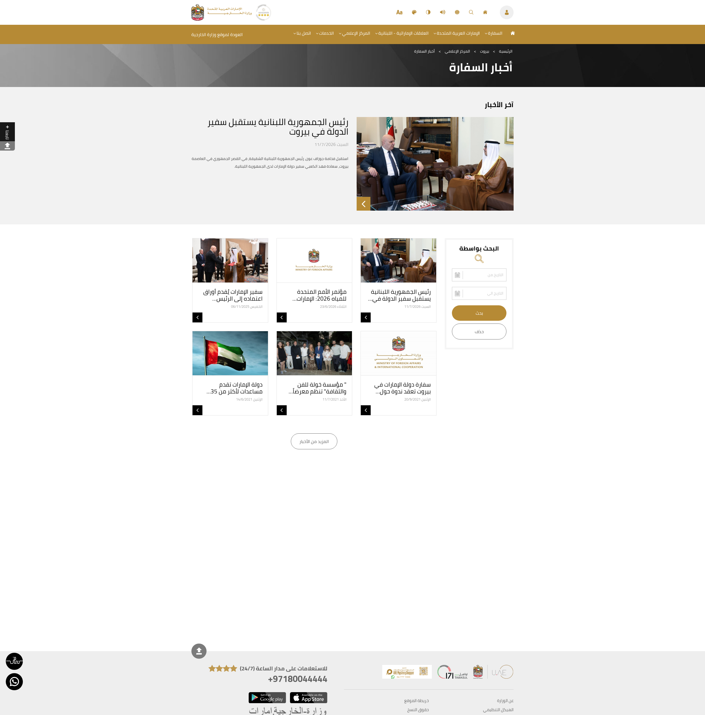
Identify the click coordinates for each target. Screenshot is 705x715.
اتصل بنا (304, 33)
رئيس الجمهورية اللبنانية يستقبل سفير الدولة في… (399, 295)
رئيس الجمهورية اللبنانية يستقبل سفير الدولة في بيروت (277, 126)
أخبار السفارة (424, 51)
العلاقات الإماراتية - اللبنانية (403, 33)
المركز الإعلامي (356, 33)
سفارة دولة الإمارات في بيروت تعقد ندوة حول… (402, 388)
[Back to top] (199, 651)
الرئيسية (506, 51)
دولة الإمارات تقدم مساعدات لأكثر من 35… (234, 388)
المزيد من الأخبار (314, 441)
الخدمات (326, 33)
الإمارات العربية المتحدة (458, 33)
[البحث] (471, 12)
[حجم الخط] (399, 12)
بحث (479, 313)
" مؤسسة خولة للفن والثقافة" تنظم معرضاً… (317, 388)
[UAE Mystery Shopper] (407, 673)
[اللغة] (457, 12)
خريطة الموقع (416, 700)
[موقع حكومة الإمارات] (493, 673)
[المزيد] (363, 204)
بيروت (484, 51)
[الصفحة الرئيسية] (485, 12)
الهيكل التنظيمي (498, 709)
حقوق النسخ (418, 709)
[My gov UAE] (452, 673)
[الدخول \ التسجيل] (507, 12)
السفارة (495, 33)
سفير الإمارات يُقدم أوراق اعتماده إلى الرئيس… (232, 295)
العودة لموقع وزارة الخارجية (217, 34)
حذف (479, 331)
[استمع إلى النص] (442, 12)
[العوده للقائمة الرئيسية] (222, 19)
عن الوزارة (505, 700)
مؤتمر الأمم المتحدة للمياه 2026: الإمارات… (319, 295)
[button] (14, 661)
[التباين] (428, 12)
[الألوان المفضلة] (414, 12)
